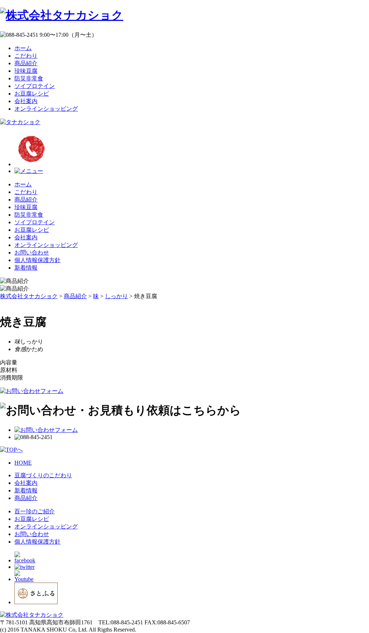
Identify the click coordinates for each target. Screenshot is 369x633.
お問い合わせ (31, 252)
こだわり (25, 56)
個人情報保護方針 (37, 260)
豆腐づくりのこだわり (43, 475)
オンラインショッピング (46, 109)
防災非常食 (28, 78)
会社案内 (25, 101)
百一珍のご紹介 (34, 511)
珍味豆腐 (25, 71)
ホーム (23, 48)
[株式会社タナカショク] (61, 15)
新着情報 (25, 268)
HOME (23, 463)
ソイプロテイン (34, 86)
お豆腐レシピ (31, 93)
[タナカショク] (20, 122)
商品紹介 (25, 63)
